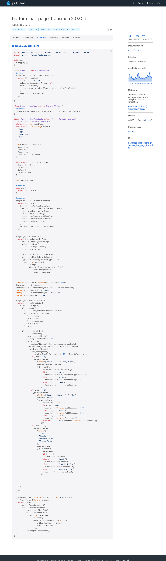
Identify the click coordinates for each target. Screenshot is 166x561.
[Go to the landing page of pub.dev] (15, 3)
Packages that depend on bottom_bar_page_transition (140, 145)
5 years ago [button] (26, 25)
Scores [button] (76, 37)
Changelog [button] (28, 37)
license (148, 120)
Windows (75, 30)
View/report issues (136, 109)
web (68, 30)
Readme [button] (16, 37)
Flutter (21, 30)
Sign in (140, 3)
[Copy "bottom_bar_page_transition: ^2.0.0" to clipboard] (86, 19)
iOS (49, 30)
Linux (55, 30)
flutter (131, 131)
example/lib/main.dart (25, 46)
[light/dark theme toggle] (158, 3)
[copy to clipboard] (110, 51)
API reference (134, 50)
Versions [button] (65, 37)
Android (43, 30)
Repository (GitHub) (137, 106)
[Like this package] (108, 29)
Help (149, 3)
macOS (62, 30)
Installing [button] (54, 37)
